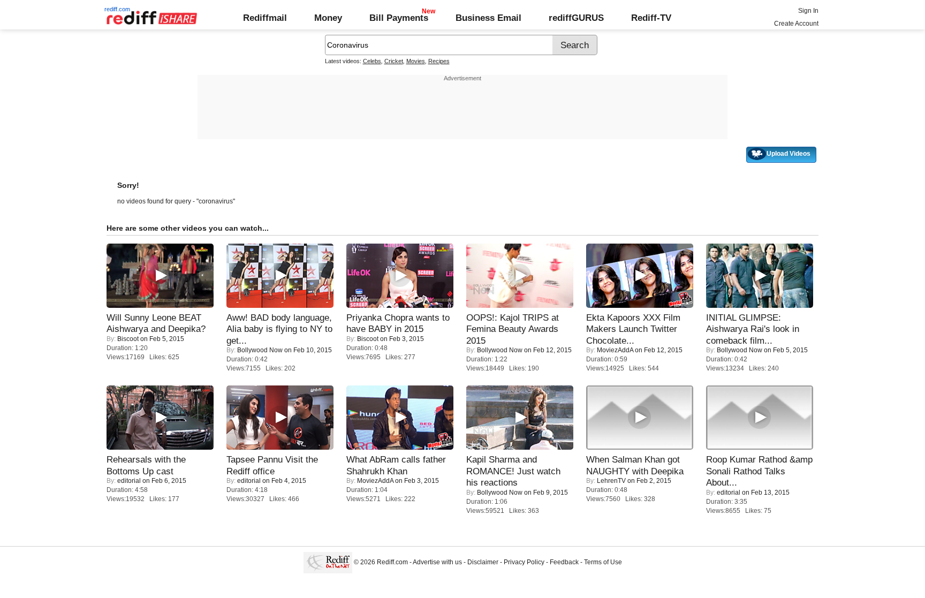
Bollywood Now (260, 350)
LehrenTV (611, 481)
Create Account (796, 23)
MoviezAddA (615, 350)
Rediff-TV (651, 17)
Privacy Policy (524, 562)
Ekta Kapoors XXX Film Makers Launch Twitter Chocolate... (633, 329)
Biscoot (128, 339)
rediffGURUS (576, 17)
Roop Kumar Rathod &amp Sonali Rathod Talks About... (759, 471)
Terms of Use (603, 562)
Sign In (808, 10)
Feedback (564, 562)
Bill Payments (398, 17)
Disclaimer (482, 562)
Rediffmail (265, 17)
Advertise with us (437, 562)
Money (328, 17)
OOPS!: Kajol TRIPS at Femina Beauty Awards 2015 (512, 329)
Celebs (372, 61)
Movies (415, 61)
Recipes (439, 61)
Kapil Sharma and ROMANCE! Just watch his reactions (513, 471)
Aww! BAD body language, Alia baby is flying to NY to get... (279, 329)
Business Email (488, 17)
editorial (129, 481)
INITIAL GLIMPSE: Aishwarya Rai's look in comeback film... (752, 329)
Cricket (393, 61)
